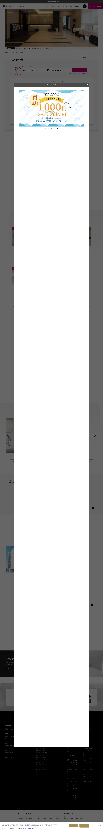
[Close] (100, 825)
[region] (51, 826)
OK (84, 826)
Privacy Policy (31, 828)
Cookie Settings (73, 826)
